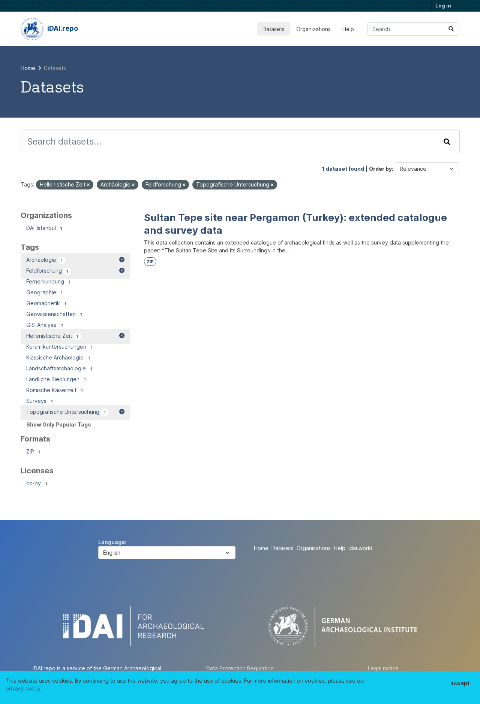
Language (111, 542)
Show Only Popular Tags (58, 424)
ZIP (150, 262)
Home (261, 548)
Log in (443, 6)
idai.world (360, 548)
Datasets (273, 29)
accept (460, 683)
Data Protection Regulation (240, 668)
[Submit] (451, 29)
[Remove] (88, 185)
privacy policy (23, 688)
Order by (380, 169)
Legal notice (383, 668)
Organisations (314, 548)
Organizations (313, 29)
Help (348, 29)
